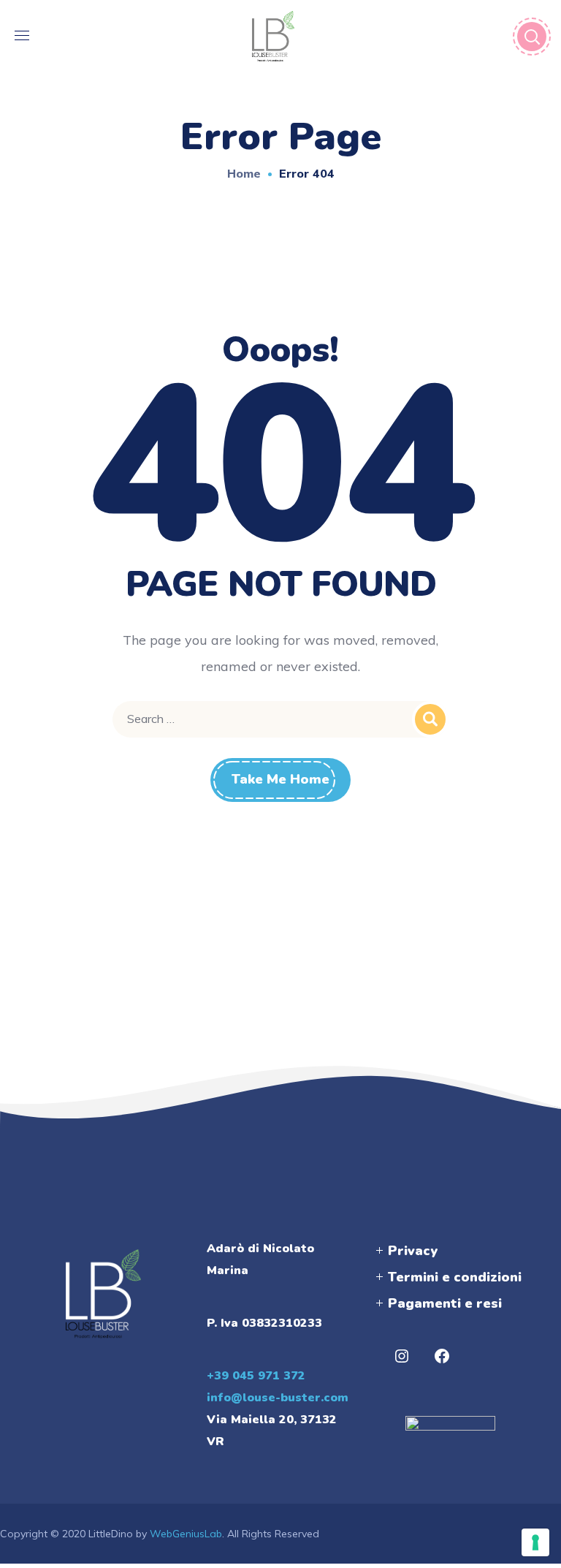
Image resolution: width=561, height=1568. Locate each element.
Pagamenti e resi (445, 1303)
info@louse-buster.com (277, 1398)
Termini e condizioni (455, 1277)
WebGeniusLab (186, 1533)
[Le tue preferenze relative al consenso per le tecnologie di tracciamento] (535, 1542)
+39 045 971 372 (256, 1376)
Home (244, 173)
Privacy (413, 1251)
